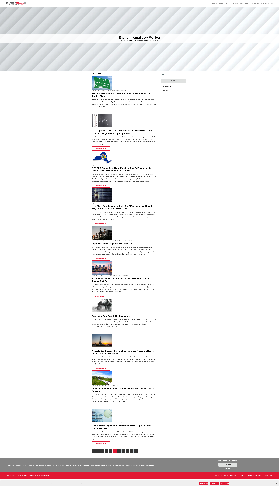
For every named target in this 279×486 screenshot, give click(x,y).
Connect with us (234, 475)
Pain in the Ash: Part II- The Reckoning (111, 316)
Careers (226, 475)
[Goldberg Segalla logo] (16, 3)
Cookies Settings (204, 483)
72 (110, 450)
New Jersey (114, 90)
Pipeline (117, 385)
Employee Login (219, 475)
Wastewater (122, 347)
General (113, 165)
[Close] (276, 483)
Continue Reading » (101, 111)
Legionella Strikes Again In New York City (112, 244)
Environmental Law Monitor (105, 90)
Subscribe (227, 465)
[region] (139, 483)
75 (123, 450)
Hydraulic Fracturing (115, 347)
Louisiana (113, 385)
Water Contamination (121, 90)
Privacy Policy (242, 475)
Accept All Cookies (225, 483)
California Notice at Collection (255, 475)
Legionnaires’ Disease (124, 240)
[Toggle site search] (272, 3)
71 (106, 450)
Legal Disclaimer (268, 475)
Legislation (118, 165)
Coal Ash (100, 313)
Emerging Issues (102, 240)
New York (123, 165)
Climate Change (102, 127)
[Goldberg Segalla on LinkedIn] (229, 469)
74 (119, 450)
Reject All (214, 483)
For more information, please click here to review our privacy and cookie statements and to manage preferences (80, 483)
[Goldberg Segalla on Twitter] (226, 469)
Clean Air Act (101, 275)
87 (131, 450)
